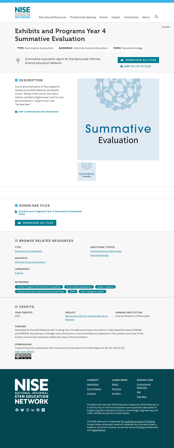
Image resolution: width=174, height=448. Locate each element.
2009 (72, 291)
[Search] (156, 17)
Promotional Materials (144, 386)
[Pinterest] (38, 410)
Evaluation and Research (28, 251)
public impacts (105, 286)
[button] (86, 172)
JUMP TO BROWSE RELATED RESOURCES (38, 111)
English (19, 273)
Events (104, 17)
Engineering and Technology (106, 251)
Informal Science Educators (30, 262)
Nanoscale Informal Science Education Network (86, 318)
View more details (24, 351)
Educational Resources (52, 17)
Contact (91, 393)
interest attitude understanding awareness (40, 291)
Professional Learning (83, 17)
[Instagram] (28, 410)
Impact (116, 17)
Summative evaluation (79, 286)
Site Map (142, 396)
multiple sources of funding (139, 421)
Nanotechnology (99, 255)
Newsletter (93, 384)
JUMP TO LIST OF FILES (137, 66)
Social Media (94, 389)
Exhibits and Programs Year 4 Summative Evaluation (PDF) (50, 213)
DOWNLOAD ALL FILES (141, 60)
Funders (116, 393)
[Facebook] (17, 410)
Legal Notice (98, 430)
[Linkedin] (33, 410)
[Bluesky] (22, 410)
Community (131, 17)
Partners (116, 389)
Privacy (142, 427)
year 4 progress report (92, 291)
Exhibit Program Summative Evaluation (39, 286)
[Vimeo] (43, 410)
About (146, 17)
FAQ (139, 392)
